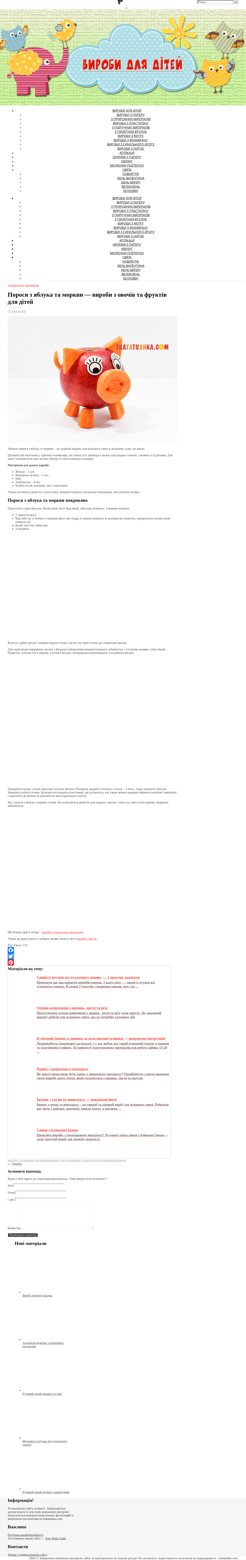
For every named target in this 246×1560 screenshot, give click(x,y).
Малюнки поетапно (127, 165)
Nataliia (17, 1163)
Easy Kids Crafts (55, 1538)
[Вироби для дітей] (48, 51)
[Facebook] (92, 950)
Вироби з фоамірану (131, 140)
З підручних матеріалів (131, 127)
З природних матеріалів (130, 119)
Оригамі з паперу (127, 157)
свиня (122, 1160)
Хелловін (130, 191)
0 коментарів (17, 311)
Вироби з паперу (131, 115)
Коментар (14, 1228)
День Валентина (130, 178)
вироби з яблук (87, 938)
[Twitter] (92, 956)
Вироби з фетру (131, 136)
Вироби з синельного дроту (131, 144)
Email (11, 1192)
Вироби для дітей (126, 110)
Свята (126, 170)
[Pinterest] (92, 962)
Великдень (131, 187)
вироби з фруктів (60, 1160)
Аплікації (127, 153)
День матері (130, 182)
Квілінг (127, 161)
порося (113, 1160)
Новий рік (130, 174)
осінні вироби (100, 1160)
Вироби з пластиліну (130, 123)
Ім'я (10, 1185)
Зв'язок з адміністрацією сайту (27, 1554)
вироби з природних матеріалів (62, 932)
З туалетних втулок (131, 132)
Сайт (11, 1199)
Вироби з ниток (130, 149)
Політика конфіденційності (25, 1535)
